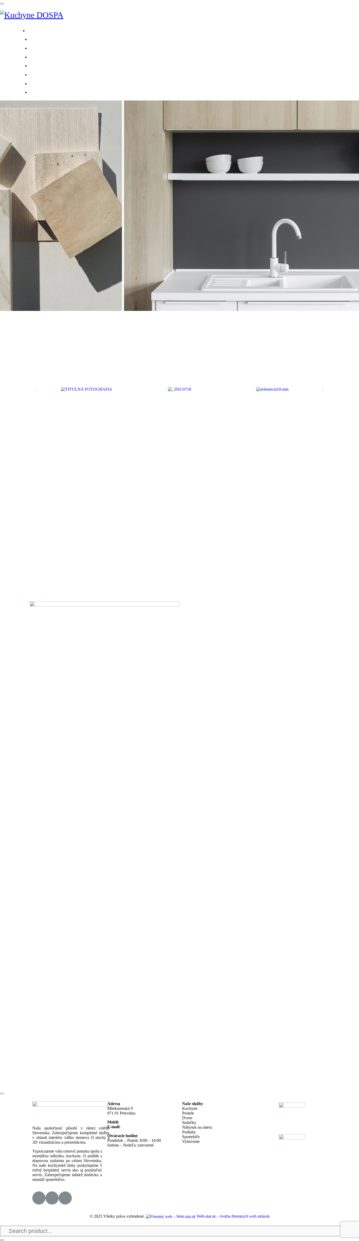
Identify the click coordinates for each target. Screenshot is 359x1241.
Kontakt (47, 91)
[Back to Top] (2, 1093)
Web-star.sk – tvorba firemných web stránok (233, 1216)
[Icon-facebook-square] (38, 1198)
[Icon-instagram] (52, 1198)
